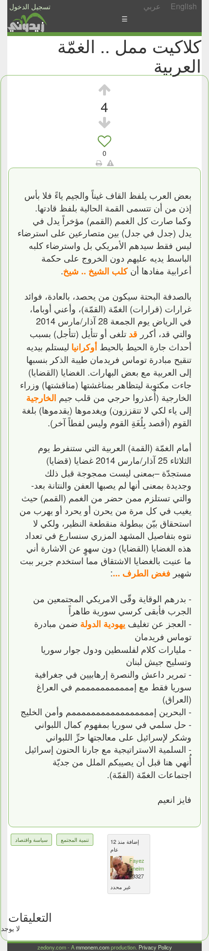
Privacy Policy (155, 947)
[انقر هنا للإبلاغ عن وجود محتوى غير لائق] (110, 163)
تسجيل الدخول (30, 6)
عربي (152, 6)
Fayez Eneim (136, 864)
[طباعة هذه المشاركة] (99, 163)
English (184, 6)
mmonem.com (92, 947)
